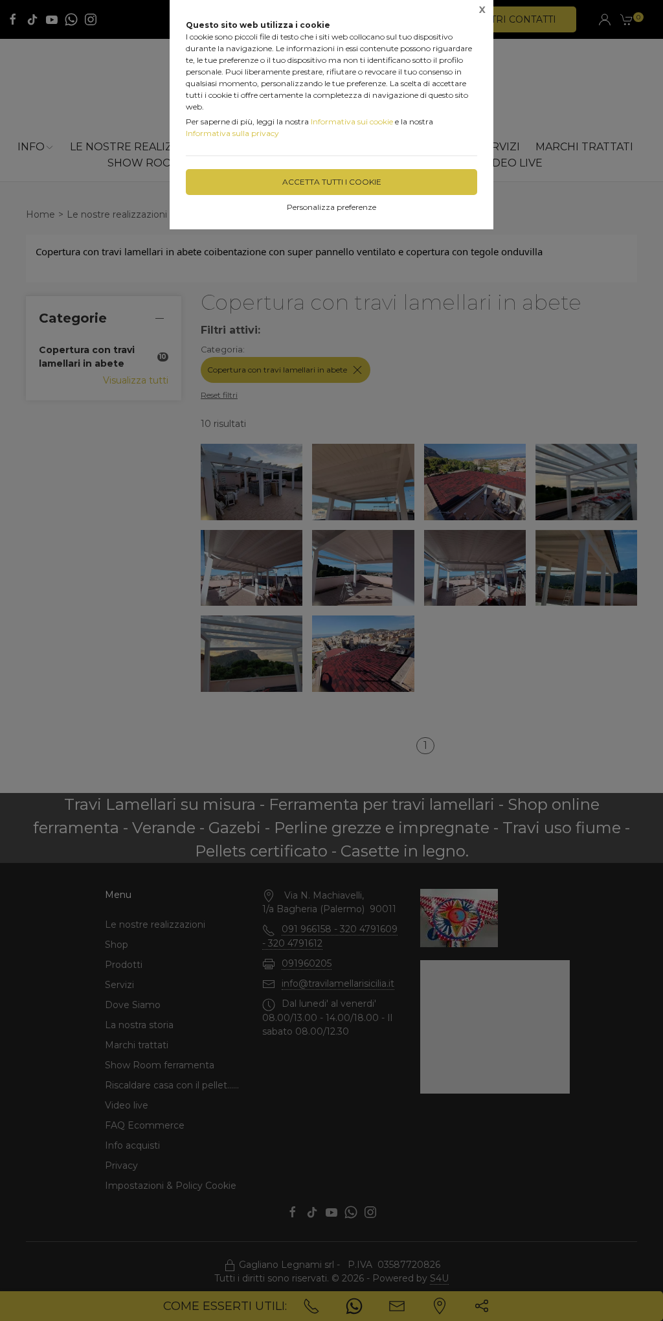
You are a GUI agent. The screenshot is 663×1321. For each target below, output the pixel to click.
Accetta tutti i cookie (331, 182)
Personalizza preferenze (331, 207)
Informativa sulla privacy (232, 133)
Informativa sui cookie (352, 121)
